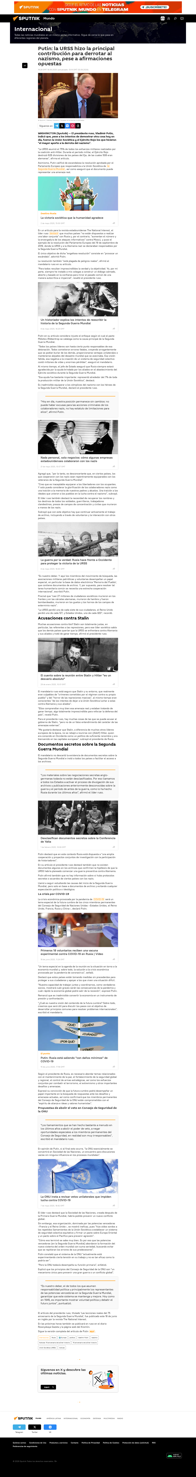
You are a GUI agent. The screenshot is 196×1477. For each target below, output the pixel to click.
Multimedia (109, 1418)
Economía (85, 1418)
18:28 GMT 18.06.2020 (47, 69)
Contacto (74, 1443)
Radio (120, 1418)
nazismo (94, 1338)
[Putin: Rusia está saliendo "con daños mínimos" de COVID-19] (78, 1034)
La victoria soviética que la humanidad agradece (72, 217)
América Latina (54, 1418)
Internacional (44, 1338)
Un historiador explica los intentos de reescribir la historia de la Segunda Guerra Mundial (73, 321)
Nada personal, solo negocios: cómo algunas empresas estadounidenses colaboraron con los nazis (77, 459)
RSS (154, 1443)
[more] (114, 223)
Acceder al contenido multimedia (72, 120)
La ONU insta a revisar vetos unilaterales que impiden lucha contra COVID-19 (76, 1198)
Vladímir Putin (83, 1338)
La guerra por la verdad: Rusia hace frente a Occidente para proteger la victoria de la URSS (76, 561)
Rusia (54, 1338)
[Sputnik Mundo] (27, 22)
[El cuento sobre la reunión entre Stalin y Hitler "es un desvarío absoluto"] (78, 655)
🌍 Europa (62, 1338)
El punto (45, 1053)
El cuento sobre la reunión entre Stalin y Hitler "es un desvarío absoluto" (76, 677)
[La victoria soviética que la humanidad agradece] (78, 193)
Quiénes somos (19, 1443)
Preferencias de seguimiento (25, 1446)
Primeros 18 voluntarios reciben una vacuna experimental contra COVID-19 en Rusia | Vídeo (72, 952)
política (72, 1338)
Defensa (97, 1418)
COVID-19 (99, 899)
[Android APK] (174, 1456)
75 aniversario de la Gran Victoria (85, 1343)
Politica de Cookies (111, 1443)
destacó (54, 233)
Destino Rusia (48, 213)
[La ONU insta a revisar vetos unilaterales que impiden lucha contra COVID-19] (78, 1176)
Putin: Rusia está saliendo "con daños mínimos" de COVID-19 (74, 1059)
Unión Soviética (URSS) (47, 1348)
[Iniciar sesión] (168, 18)
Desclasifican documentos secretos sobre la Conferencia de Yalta (78, 839)
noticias (62, 1348)
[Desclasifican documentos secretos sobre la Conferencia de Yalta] (78, 818)
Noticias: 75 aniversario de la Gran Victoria (54, 1343)
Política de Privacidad (91, 1443)
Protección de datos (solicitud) (135, 1443)
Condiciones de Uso (37, 1443)
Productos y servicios (58, 1443)
